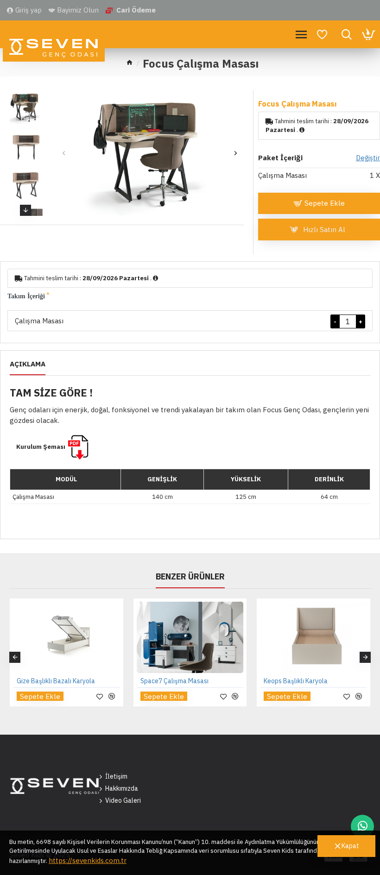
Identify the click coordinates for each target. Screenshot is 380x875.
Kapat (350, 846)
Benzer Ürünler (190, 577)
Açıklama (27, 364)
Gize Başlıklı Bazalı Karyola (56, 681)
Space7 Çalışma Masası (174, 681)
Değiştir (368, 157)
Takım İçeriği (26, 296)
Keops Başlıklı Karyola (296, 681)
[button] (64, 153)
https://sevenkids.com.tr (88, 860)
